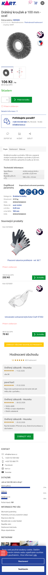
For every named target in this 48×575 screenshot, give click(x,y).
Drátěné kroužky (19, 196)
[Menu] (42, 3)
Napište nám (6, 524)
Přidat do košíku (23, 100)
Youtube (8, 472)
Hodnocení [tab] (13, 149)
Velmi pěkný (6, 486)
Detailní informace (8, 111)
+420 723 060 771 (11, 461)
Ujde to (4, 491)
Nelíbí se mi (5, 497)
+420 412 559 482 (12, 458)
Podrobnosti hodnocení (33, 22)
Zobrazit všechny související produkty (24, 345)
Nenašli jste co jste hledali (11, 521)
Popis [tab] (5, 149)
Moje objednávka (8, 530)
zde (35, 555)
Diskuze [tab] (22, 149)
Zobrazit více (24, 436)
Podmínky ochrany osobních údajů (14, 515)
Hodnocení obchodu (24, 354)
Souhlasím (23, 569)
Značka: (8, 25)
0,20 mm (16, 208)
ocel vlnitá (17, 205)
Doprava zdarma (7, 518)
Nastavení (23, 561)
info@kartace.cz (18, 124)
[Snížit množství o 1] (10, 101)
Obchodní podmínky (8, 512)
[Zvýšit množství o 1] (10, 98)
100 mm (16, 211)
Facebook (9, 465)
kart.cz (7, 468)
